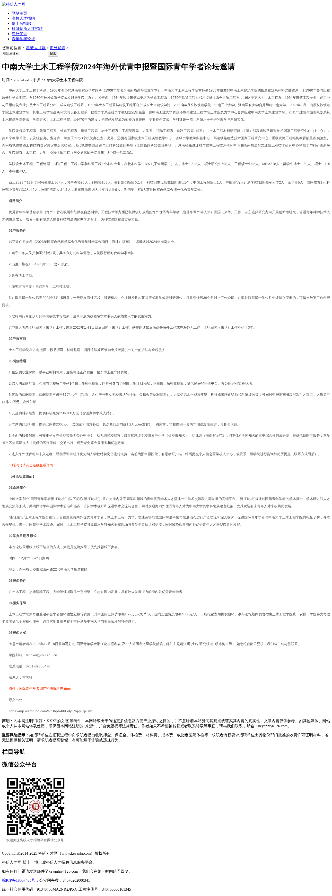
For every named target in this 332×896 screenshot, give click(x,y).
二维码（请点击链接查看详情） (32, 465)
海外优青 (57, 48)
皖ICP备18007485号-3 (20, 880)
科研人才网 (36, 48)
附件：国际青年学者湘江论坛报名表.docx (40, 689)
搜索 (53, 53)
